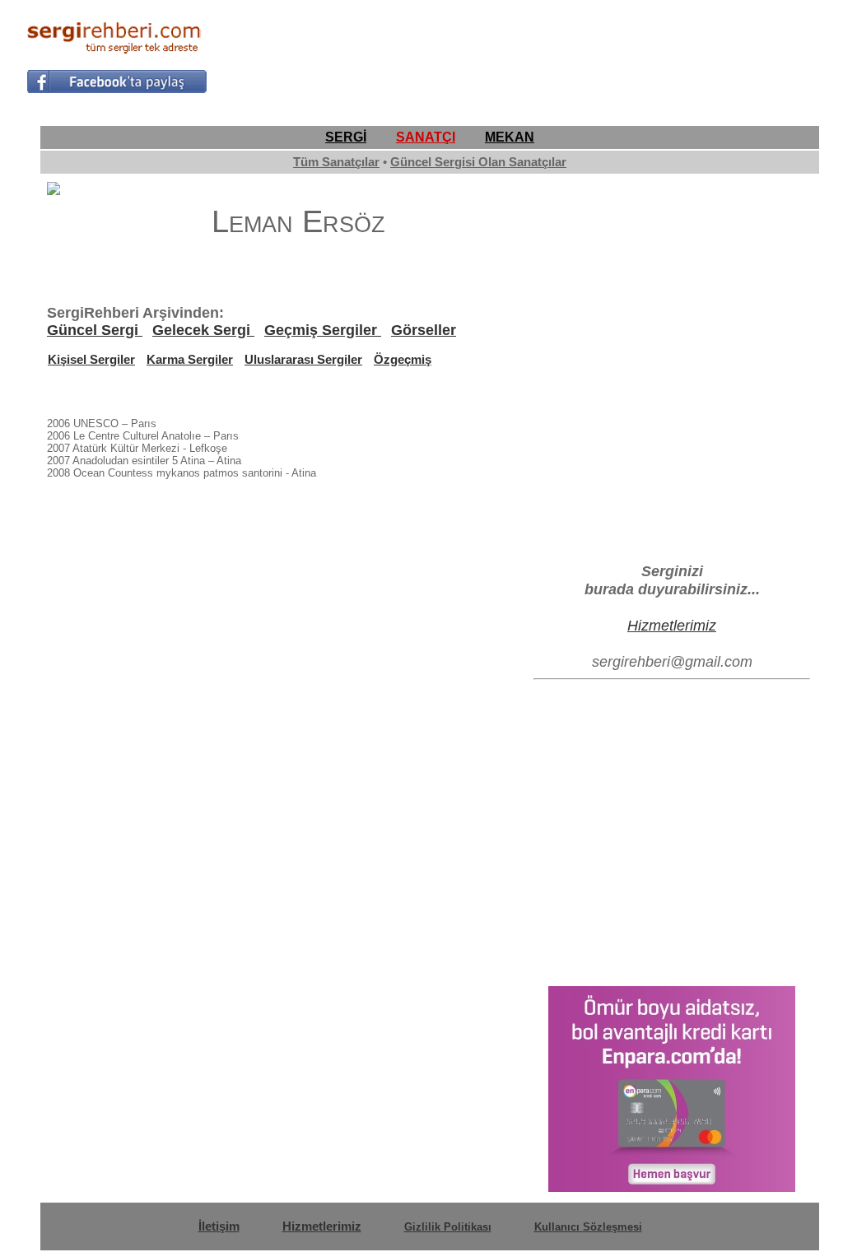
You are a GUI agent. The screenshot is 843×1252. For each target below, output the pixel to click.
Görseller (423, 330)
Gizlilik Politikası (447, 1227)
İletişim (219, 1226)
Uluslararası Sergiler (303, 359)
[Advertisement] (517, 54)
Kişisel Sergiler (91, 359)
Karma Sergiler (190, 359)
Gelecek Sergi (203, 330)
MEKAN (509, 137)
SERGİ (345, 137)
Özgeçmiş (402, 359)
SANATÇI (425, 137)
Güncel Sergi (94, 330)
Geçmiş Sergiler (322, 330)
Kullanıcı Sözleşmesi (588, 1227)
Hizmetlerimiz (671, 625)
